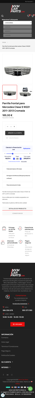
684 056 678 (8, 310)
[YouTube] (8, 375)
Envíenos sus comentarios (20, 303)
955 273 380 (27, 310)
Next (31, 91)
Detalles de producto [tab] (17, 208)
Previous (4, 91)
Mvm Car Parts (23, 380)
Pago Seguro (5, 351)
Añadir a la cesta (15, 133)
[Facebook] (3, 375)
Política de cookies (8, 355)
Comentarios (17, 213)
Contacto (4, 338)
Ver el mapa (18, 324)
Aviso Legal (5, 342)
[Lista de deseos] (28, 16)
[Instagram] (12, 375)
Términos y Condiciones (9, 346)
